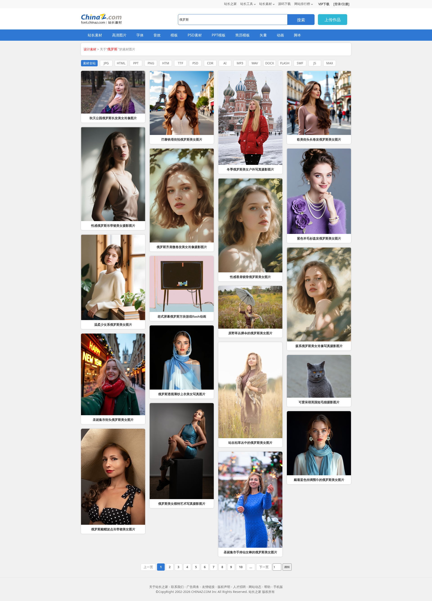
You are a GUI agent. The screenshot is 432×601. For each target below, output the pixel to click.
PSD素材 (195, 35)
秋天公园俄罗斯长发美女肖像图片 (113, 118)
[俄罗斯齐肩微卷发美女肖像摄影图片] (182, 195)
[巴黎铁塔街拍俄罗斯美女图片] (182, 103)
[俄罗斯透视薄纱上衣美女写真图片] (182, 357)
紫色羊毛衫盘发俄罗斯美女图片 (319, 238)
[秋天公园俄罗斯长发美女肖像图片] (113, 92)
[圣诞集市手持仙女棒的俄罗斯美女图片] (250, 500)
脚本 (297, 35)
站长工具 (246, 4)
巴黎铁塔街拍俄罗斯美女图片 (181, 139)
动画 (280, 35)
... (251, 567)
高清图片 (119, 35)
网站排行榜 (302, 4)
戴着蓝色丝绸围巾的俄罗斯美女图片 (319, 480)
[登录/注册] (341, 4)
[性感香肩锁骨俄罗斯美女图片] (250, 225)
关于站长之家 (158, 587)
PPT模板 (218, 35)
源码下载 (284, 4)
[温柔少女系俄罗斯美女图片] (113, 277)
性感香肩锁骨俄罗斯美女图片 (250, 277)
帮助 (267, 587)
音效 (157, 35)
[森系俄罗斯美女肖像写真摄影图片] (319, 294)
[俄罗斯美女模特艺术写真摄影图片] (182, 451)
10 (241, 567)
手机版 (278, 587)
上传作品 (332, 19)
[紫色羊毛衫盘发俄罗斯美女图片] (319, 191)
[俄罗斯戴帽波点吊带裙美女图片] (113, 477)
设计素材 (90, 49)
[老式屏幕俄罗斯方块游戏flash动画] (182, 284)
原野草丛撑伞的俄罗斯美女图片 (250, 333)
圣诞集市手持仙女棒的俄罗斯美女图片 (250, 552)
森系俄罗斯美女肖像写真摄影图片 (319, 346)
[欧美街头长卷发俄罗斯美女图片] (319, 103)
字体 (140, 35)
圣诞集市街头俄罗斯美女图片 (113, 420)
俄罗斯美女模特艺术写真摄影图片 (181, 503)
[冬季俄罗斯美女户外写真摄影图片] (250, 118)
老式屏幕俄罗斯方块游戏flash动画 (182, 316)
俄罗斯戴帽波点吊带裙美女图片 (113, 529)
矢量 (263, 35)
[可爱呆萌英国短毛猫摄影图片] (319, 376)
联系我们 (177, 587)
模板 (174, 35)
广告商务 (193, 587)
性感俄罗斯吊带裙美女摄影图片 (113, 225)
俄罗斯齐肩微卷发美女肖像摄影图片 (182, 247)
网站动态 (255, 587)
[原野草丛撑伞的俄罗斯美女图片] (250, 307)
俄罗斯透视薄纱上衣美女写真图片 (181, 394)
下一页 (264, 567)
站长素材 (265, 4)
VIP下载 (323, 4)
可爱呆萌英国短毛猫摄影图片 (319, 402)
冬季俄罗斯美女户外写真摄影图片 (250, 169)
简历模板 (242, 35)
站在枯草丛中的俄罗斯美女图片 (250, 442)
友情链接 (208, 587)
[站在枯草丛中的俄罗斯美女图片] (250, 390)
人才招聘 (239, 587)
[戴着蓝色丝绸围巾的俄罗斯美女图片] (319, 443)
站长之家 (230, 4)
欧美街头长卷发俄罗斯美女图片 (319, 139)
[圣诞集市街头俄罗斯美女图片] (113, 374)
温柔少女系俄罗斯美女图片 (113, 324)
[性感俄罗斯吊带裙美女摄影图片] (113, 174)
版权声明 (224, 587)
